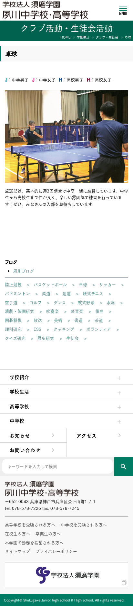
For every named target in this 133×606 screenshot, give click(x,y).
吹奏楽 (52, 311)
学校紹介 (19, 376)
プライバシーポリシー (56, 551)
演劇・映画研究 (19, 311)
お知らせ (20, 435)
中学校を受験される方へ (84, 524)
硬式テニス (93, 293)
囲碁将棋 (13, 320)
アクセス (87, 435)
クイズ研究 (15, 338)
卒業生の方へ (48, 533)
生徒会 (72, 338)
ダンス (60, 302)
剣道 (66, 293)
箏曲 (99, 311)
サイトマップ (17, 551)
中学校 (17, 420)
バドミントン (17, 293)
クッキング (63, 329)
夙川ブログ (23, 270)
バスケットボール (50, 284)
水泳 (111, 302)
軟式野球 (86, 302)
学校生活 (19, 391)
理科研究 (13, 329)
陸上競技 (13, 284)
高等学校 (19, 406)
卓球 (83, 284)
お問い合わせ (25, 449)
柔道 (46, 293)
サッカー (107, 284)
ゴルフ (35, 302)
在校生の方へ (17, 533)
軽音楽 (77, 311)
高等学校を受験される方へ (30, 524)
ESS (37, 329)
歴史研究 (45, 338)
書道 (78, 320)
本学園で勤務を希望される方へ (34, 542)
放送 (38, 320)
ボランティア (98, 329)
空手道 (11, 302)
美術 (58, 320)
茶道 (99, 320)
